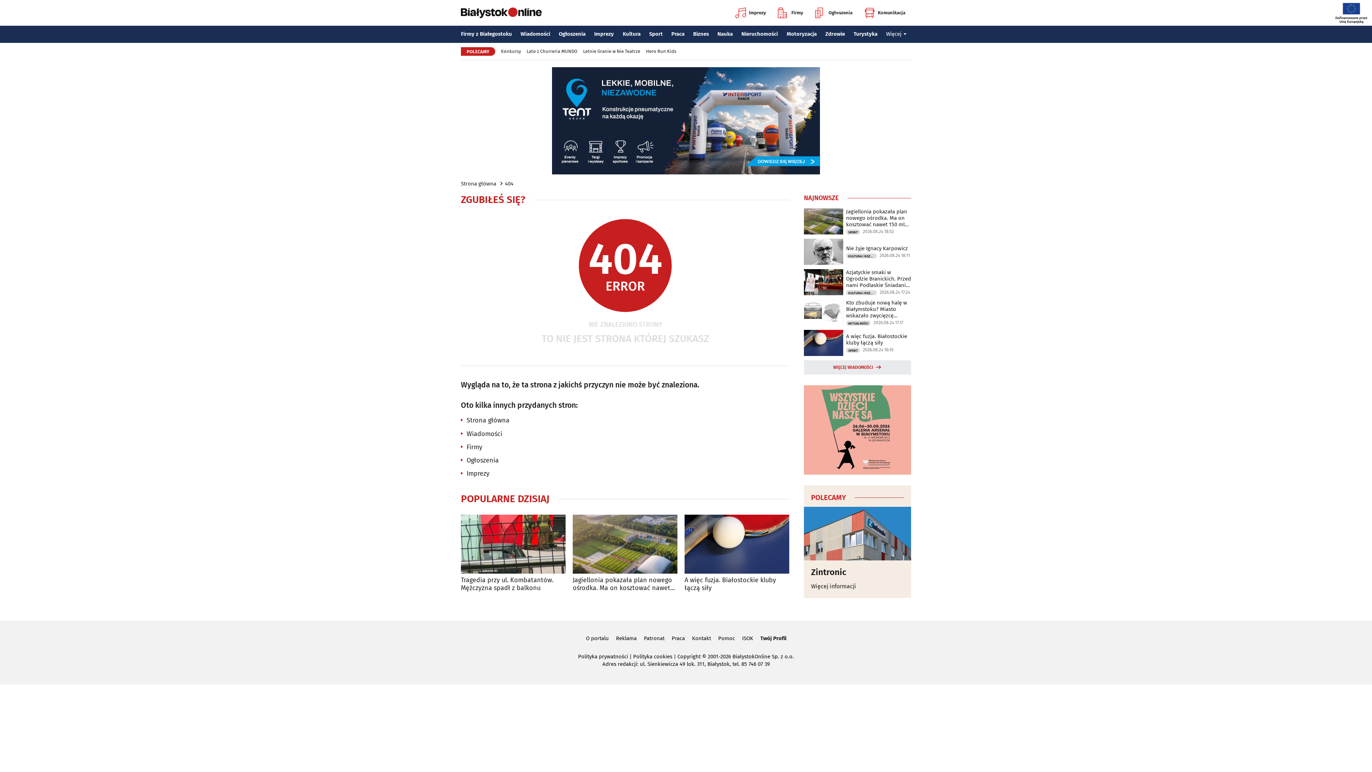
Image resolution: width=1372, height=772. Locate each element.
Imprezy (757, 12)
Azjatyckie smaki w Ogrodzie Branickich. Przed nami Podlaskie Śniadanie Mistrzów (878, 278)
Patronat (654, 638)
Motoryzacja (802, 34)
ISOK (747, 638)
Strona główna (478, 183)
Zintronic (828, 572)
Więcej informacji (833, 586)
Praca (678, 34)
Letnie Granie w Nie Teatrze (611, 51)
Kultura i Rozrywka (862, 256)
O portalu (597, 638)
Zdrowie (835, 34)
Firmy (797, 12)
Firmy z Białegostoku (486, 34)
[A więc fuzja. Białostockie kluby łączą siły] (737, 544)
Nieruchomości (759, 34)
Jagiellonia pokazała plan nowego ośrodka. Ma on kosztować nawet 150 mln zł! (622, 584)
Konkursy (511, 51)
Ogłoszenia (840, 12)
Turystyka (866, 34)
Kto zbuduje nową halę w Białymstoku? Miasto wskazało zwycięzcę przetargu (876, 309)
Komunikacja (891, 12)
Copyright (689, 656)
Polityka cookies (652, 656)
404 (509, 183)
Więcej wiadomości (853, 367)
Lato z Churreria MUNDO (552, 51)
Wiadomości (535, 34)
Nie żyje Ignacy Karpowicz (877, 248)
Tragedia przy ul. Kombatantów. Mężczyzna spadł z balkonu (507, 584)
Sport (656, 34)
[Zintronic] (857, 533)
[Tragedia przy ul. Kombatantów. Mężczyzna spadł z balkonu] (513, 544)
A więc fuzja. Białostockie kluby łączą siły (730, 584)
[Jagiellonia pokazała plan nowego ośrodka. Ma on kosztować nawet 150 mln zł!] (625, 544)
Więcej (893, 34)
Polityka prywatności (603, 656)
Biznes (701, 34)
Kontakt (701, 638)
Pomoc (726, 638)
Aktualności (858, 323)
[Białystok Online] (501, 13)
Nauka (725, 34)
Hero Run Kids (661, 51)
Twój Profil (773, 638)
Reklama (626, 638)
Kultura (632, 34)
